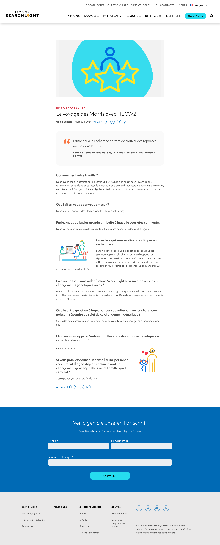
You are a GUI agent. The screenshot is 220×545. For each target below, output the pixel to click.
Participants (112, 16)
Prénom (53, 440)
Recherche (173, 16)
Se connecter (95, 5)
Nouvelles (92, 16)
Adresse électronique (60, 457)
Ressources (133, 16)
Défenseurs (153, 16)
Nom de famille (120, 440)
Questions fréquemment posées (129, 5)
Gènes (183, 5)
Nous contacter (165, 5)
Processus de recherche (33, 519)
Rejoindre (195, 16)
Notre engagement (31, 513)
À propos (74, 16)
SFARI (82, 513)
